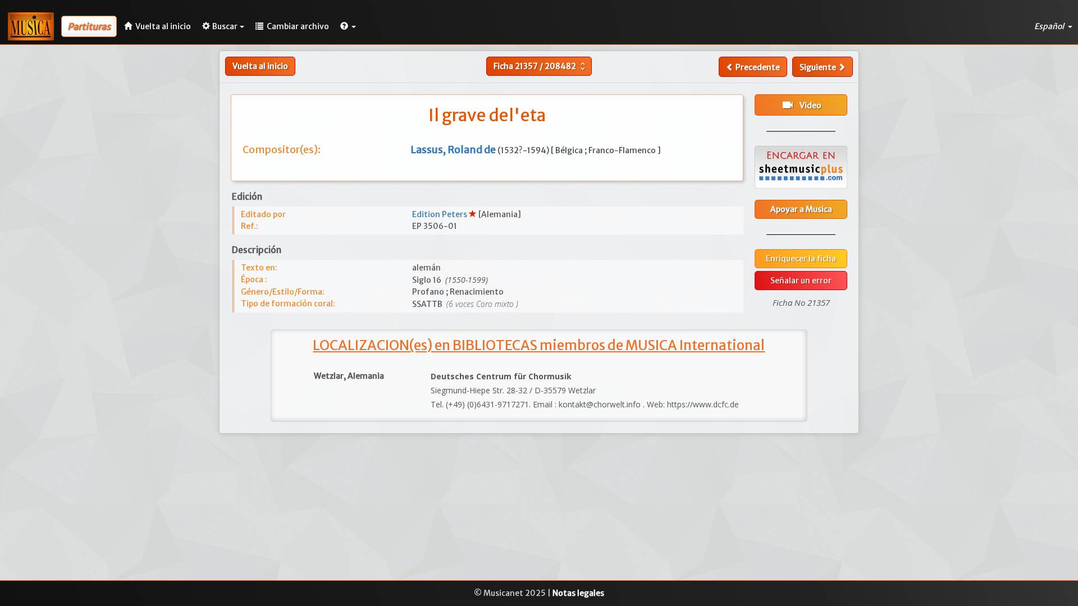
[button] (348, 26)
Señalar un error (801, 281)
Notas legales (578, 593)
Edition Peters (440, 214)
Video (801, 105)
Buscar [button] (224, 26)
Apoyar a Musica (801, 209)
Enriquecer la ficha (801, 259)
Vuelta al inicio (260, 66)
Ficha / (541, 66)
